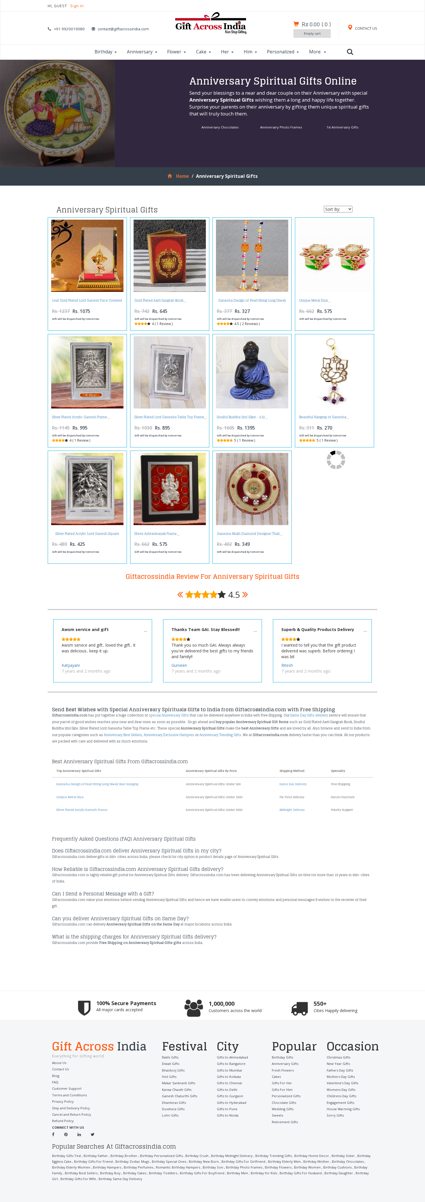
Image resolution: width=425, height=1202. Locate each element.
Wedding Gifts (282, 1109)
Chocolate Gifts (284, 1102)
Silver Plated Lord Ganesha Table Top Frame (169, 417)
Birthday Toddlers (163, 1173)
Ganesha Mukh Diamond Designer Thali (248, 534)
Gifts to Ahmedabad (232, 1057)
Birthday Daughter (338, 1173)
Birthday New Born (204, 1161)
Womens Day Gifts (341, 1089)
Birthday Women (307, 1167)
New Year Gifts (338, 1063)
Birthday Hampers (107, 1167)
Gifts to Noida (228, 1115)
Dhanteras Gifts (174, 1102)
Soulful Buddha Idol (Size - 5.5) (241, 417)
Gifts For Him (282, 1089)
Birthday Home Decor (311, 1156)
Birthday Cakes (134, 1173)
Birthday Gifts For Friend (93, 1161)
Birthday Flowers (278, 1167)
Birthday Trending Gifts (273, 1156)
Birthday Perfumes (138, 1167)
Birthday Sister (343, 1156)
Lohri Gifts (170, 1115)
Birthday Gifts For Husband (301, 1173)
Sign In (77, 5)
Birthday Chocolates (348, 1161)
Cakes (276, 1076)
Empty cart (312, 33)
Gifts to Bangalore (231, 1063)
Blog (55, 1076)
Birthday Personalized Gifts (161, 1156)
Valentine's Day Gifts (342, 1083)
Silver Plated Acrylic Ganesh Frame (79, 417)
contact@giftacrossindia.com (123, 28)
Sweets (277, 1115)
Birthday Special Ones (169, 1161)
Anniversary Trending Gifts (220, 735)
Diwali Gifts (170, 1063)
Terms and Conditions (69, 1095)
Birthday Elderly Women (71, 1167)
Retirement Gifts (285, 1122)
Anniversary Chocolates (220, 127)
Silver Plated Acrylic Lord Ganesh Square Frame (87, 535)
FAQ (55, 1082)
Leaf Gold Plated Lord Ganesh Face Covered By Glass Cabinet (87, 302)
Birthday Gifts (282, 1057)
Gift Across (99, 1047)
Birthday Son (213, 1167)
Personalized (280, 52)
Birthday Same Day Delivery (120, 1179)
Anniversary (140, 52)
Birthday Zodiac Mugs (132, 1161)
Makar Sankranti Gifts (178, 1083)
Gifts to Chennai (229, 1083)
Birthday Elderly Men (284, 1161)
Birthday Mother (316, 1161)
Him (248, 52)
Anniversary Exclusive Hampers (169, 735)
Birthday (103, 52)
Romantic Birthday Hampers (178, 1167)
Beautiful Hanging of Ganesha (322, 417)
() (316, 24)
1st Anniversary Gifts (342, 127)
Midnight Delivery (292, 809)
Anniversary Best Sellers (123, 735)
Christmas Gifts (338, 1057)
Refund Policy (63, 1121)
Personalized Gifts (286, 1096)
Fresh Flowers (283, 1070)
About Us (59, 1063)
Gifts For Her (282, 1083)
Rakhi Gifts (170, 1057)
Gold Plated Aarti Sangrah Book (158, 300)
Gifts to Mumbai (229, 1070)
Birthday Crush (196, 1156)
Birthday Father (96, 1156)
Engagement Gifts (340, 1102)
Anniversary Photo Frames (281, 127)
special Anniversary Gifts (169, 715)
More (315, 52)
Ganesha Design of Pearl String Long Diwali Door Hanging (252, 302)
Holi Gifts (169, 1076)
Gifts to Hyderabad (231, 1102)
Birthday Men (237, 1173)
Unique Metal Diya (313, 300)
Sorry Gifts (335, 1115)
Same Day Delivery (293, 784)
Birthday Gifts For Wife (78, 1179)
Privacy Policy (63, 1101)
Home (182, 176)
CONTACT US (365, 28)
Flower (174, 52)
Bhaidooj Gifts (173, 1070)
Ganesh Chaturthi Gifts (179, 1096)
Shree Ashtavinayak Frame (155, 534)
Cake (201, 52)
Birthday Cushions (337, 1167)
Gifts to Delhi (227, 1089)
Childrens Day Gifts (341, 1096)
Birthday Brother (123, 1156)
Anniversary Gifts (285, 1063)
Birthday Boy (110, 1173)
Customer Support (67, 1088)
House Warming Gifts (343, 1109)
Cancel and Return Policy (71, 1114)
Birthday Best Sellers (81, 1173)
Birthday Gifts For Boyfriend (202, 1173)
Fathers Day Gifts (340, 1070)
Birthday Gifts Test (66, 1156)
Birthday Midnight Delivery (232, 1156)
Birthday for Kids (264, 1173)
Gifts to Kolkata (229, 1076)
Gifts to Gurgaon (230, 1096)
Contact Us (60, 1069)
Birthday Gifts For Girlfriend (243, 1161)
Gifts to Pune (227, 1109)
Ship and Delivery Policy (71, 1108)
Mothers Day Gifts (341, 1076)
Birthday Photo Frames (244, 1167)
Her (225, 52)
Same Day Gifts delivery (309, 715)
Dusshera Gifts (173, 1109)
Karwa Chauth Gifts (176, 1089)
